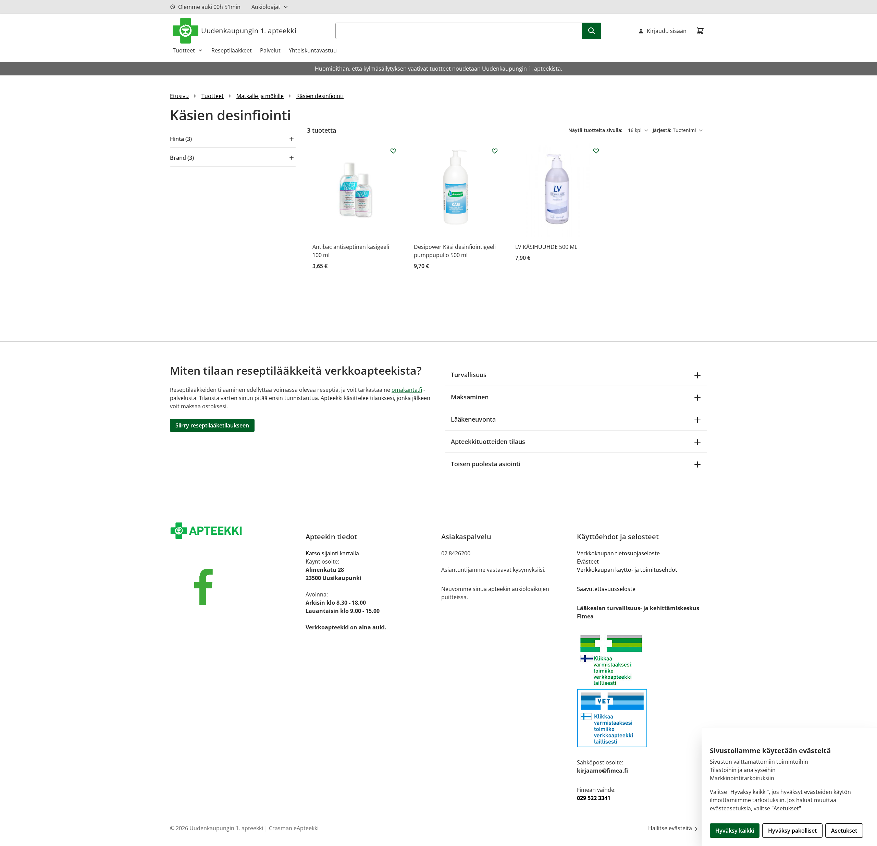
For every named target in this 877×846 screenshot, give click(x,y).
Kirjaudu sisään (667, 31)
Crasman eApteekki (294, 828)
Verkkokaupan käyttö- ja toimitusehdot (627, 569)
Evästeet (588, 561)
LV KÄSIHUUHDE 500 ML (546, 247)
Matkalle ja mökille (260, 96)
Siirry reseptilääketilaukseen (212, 425)
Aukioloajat (265, 7)
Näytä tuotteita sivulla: (596, 130)
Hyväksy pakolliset (792, 830)
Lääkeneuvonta (473, 419)
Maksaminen (470, 397)
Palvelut (270, 50)
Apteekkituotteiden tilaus (488, 441)
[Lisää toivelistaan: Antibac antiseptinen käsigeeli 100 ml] (393, 151)
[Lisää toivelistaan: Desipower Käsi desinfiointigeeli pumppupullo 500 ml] (495, 151)
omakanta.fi (407, 390)
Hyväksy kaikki (734, 830)
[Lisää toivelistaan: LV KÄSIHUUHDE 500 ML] (596, 151)
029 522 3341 (593, 798)
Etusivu (179, 96)
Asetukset (844, 830)
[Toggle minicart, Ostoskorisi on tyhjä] (700, 30)
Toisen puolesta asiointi (485, 464)
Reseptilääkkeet (231, 50)
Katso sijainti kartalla (332, 553)
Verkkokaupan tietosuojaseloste (618, 553)
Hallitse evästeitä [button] (670, 828)
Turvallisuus (468, 375)
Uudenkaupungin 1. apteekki (248, 30)
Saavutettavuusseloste (606, 589)
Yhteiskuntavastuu (313, 50)
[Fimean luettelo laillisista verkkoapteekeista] (642, 718)
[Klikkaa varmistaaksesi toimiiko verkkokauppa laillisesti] (642, 660)
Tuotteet (184, 50)
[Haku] (591, 31)
